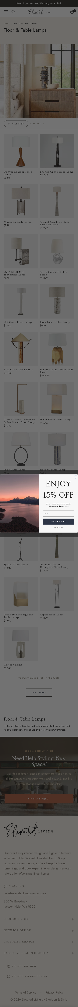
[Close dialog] (75, 476)
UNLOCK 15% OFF (58, 522)
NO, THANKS (58, 527)
